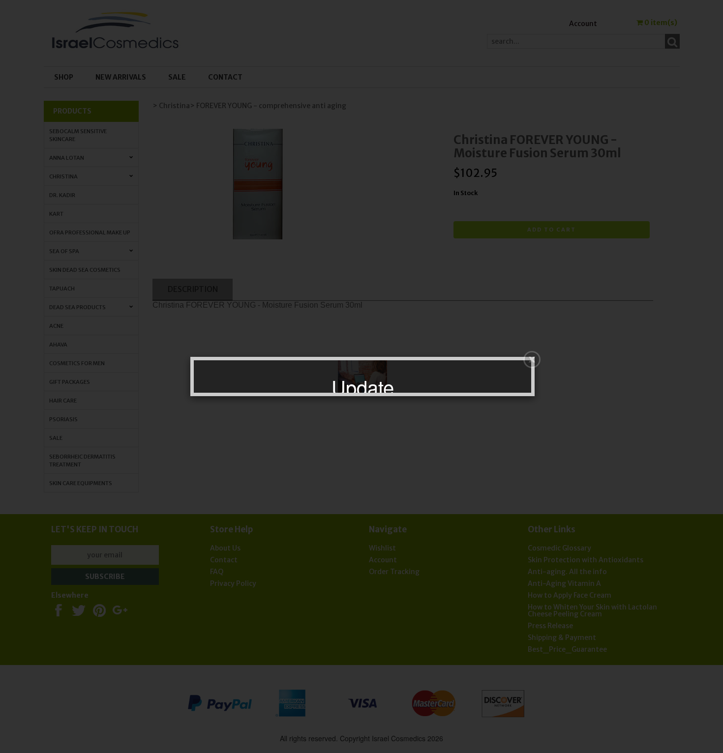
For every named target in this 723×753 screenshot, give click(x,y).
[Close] (532, 359)
